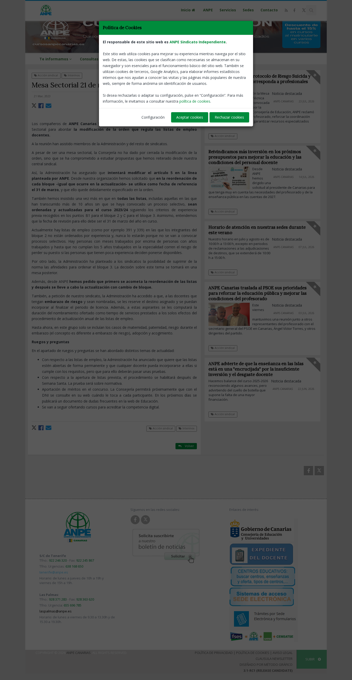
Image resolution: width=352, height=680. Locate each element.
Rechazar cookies (229, 117)
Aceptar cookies (189, 117)
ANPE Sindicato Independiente (198, 41)
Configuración (153, 117)
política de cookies (194, 101)
